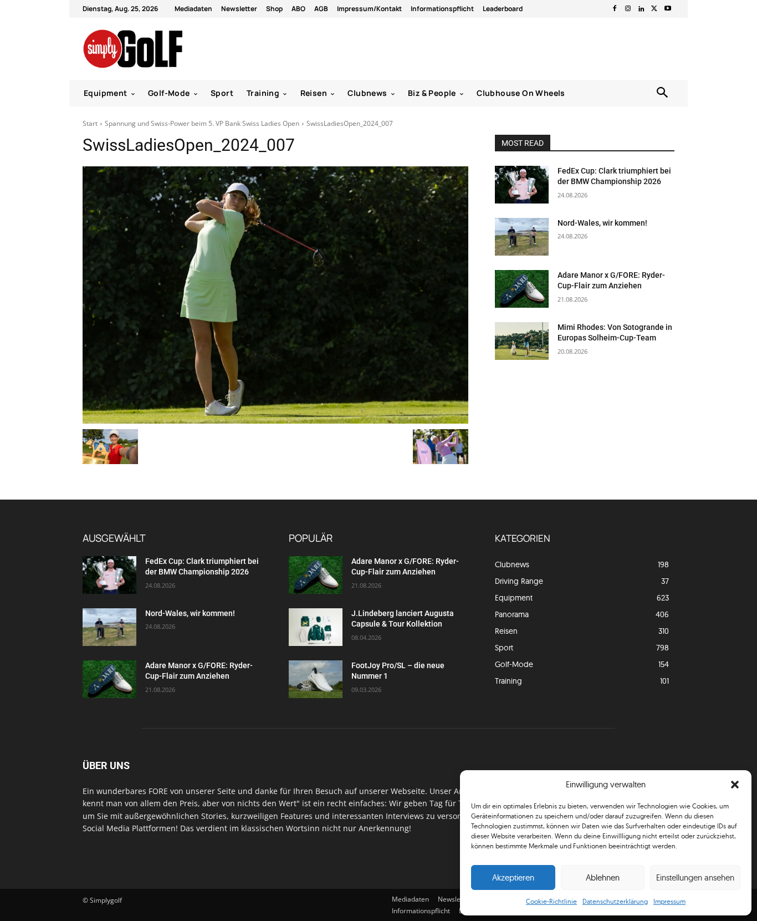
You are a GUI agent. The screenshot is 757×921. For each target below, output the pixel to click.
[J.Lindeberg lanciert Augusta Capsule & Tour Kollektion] (315, 627)
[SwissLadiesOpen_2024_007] (275, 295)
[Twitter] (654, 9)
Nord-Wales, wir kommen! (602, 222)
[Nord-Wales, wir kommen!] (522, 237)
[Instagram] (628, 9)
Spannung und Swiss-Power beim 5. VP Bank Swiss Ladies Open (202, 123)
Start (90, 123)
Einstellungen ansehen (695, 877)
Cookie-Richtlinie (551, 901)
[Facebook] (614, 9)
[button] (734, 784)
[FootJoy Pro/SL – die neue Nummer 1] (315, 679)
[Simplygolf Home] (162, 49)
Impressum (669, 901)
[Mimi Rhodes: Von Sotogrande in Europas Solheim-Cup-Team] (522, 341)
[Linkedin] (641, 9)
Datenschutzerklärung (615, 901)
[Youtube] (667, 9)
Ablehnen (603, 877)
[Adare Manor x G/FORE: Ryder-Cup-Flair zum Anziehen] (522, 289)
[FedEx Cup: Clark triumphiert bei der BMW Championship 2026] (522, 184)
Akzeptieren (513, 877)
